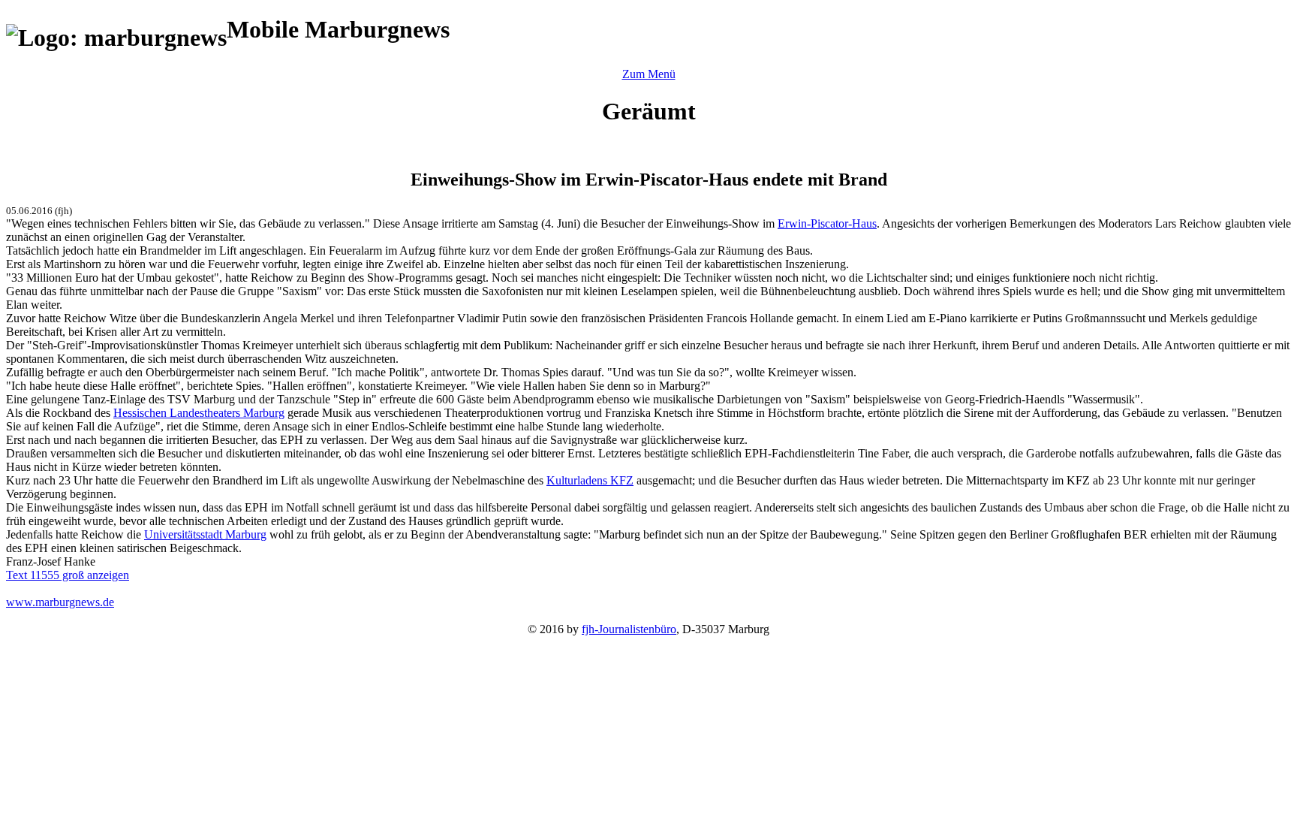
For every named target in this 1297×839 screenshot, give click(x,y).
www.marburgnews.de (60, 602)
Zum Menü (649, 74)
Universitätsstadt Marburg (205, 534)
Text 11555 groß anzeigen (67, 575)
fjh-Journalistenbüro (629, 629)
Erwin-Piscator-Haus (827, 223)
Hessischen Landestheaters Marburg (198, 412)
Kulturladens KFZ (589, 480)
